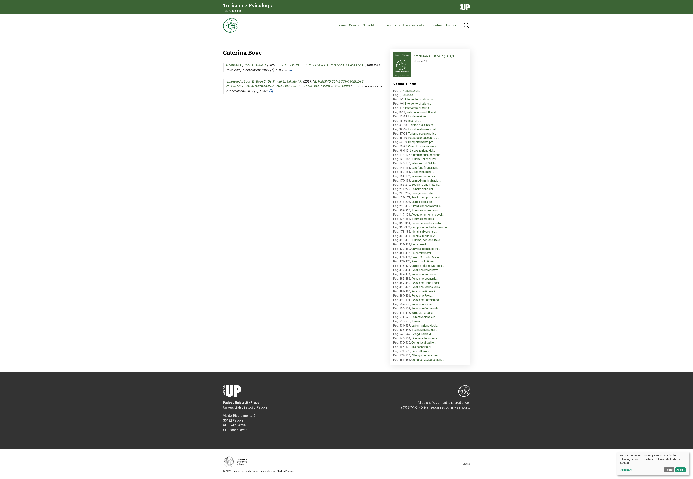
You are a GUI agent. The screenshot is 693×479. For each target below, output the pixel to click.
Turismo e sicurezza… (421, 125)
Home (341, 25)
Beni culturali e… (421, 351)
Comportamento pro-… (422, 142)
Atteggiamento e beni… (425, 355)
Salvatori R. (294, 81)
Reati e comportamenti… (426, 197)
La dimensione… (418, 116)
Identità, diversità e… (424, 231)
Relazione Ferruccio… (424, 274)
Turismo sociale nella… (422, 133)
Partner (437, 25)
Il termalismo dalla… (423, 219)
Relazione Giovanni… (424, 291)
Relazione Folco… (422, 295)
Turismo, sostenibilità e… (426, 240)
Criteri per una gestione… (426, 155)
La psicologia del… (422, 202)
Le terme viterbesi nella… (427, 223)
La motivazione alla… (424, 317)
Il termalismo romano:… (425, 210)
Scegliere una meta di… (425, 184)
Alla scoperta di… (421, 347)
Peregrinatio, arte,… (423, 193)
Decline (669, 469)
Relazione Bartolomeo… (426, 300)
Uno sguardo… (420, 244)
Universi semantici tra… (425, 249)
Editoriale (407, 95)
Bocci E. (249, 65)
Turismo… (417, 321)
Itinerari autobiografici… (425, 338)
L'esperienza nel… (422, 172)
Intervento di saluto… (418, 103)
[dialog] (653, 463)
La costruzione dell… (422, 150)
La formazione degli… (424, 325)
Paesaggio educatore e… (423, 137)
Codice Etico (391, 25)
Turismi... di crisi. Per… (424, 159)
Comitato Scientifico (363, 25)
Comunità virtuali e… (423, 342)
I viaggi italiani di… (422, 334)
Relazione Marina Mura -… (427, 287)
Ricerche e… (415, 120)
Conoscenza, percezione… (427, 359)
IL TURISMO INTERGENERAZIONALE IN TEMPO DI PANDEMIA (320, 65)
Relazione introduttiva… (425, 270)
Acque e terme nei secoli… (427, 214)
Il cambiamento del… (424, 329)
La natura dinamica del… (422, 129)
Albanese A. (234, 65)
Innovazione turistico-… (425, 176)
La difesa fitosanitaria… (425, 167)
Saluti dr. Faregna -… (423, 312)
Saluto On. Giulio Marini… (426, 257)
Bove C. (261, 65)
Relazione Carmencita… (425, 308)
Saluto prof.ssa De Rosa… (427, 265)
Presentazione (411, 90)
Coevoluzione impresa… (423, 146)
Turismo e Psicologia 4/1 (434, 56)
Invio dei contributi (416, 25)
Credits (466, 464)
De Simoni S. (276, 81)
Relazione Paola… (422, 304)
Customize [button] (626, 470)
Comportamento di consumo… (430, 227)
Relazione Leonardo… (424, 278)
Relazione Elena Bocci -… (426, 283)
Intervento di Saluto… (424, 163)
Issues (451, 25)
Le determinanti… (422, 253)
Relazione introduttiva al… (422, 112)
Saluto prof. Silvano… (424, 261)
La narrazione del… (423, 189)
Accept (680, 469)
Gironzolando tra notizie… (427, 206)
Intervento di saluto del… (420, 99)
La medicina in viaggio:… (426, 180)
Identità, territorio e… (424, 236)
